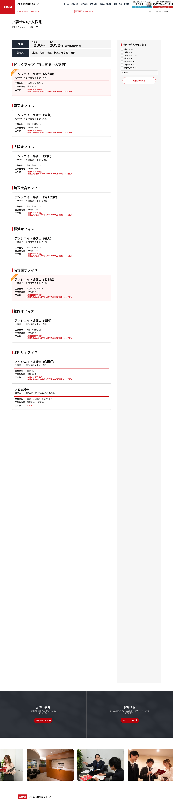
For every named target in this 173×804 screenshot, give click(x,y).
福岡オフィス (130, 65)
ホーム (151, 11)
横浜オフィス (130, 58)
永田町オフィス (131, 68)
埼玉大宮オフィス (132, 55)
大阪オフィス (130, 52)
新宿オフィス (130, 49)
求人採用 (158, 11)
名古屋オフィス (131, 62)
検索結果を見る (139, 81)
